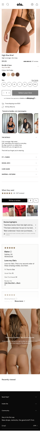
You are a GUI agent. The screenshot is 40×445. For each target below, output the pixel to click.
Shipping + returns (8, 174)
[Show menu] (3, 4)
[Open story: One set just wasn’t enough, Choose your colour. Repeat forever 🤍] (25, 123)
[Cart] (37, 4)
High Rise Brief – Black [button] (12, 283)
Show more (19, 301)
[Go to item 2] (20, 210)
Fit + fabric (6, 157)
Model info (6, 163)
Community (5, 410)
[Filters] (30, 200)
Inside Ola (5, 404)
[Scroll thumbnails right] (35, 211)
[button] (27, 61)
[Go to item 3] (32, 210)
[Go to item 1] (8, 210)
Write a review (14, 200)
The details (6, 137)
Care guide (6, 169)
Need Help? (5, 397)
